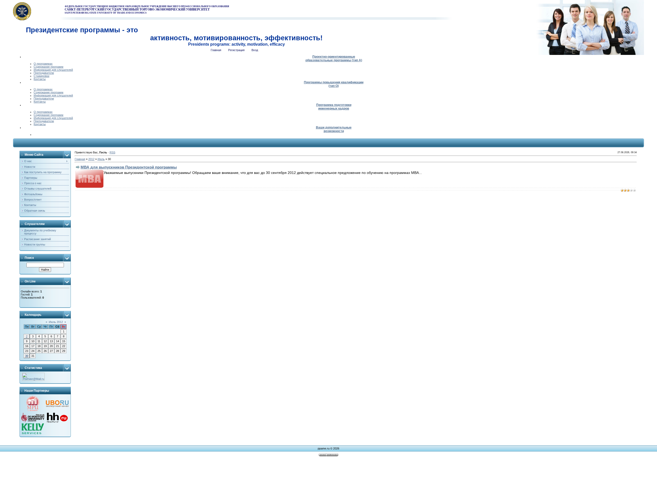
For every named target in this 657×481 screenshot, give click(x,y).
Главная (80, 159)
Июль (101, 159)
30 (26, 355)
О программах (43, 63)
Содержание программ (48, 66)
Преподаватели (44, 72)
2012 (91, 159)
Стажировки (41, 75)
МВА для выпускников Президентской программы (129, 167)
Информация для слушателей (53, 69)
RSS (112, 152)
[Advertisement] (328, 469)
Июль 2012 (56, 321)
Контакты (40, 79)
